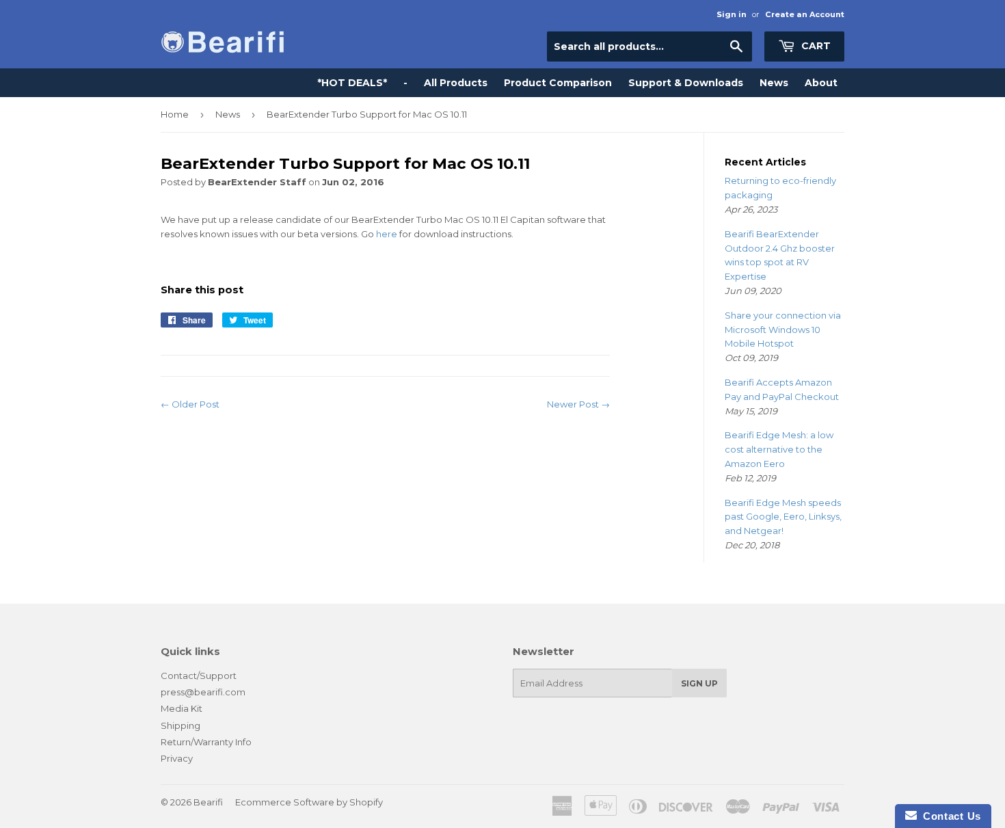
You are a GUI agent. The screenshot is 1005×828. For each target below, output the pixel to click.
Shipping (180, 725)
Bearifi (208, 802)
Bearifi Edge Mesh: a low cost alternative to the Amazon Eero (779, 449)
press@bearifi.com (203, 691)
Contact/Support (199, 675)
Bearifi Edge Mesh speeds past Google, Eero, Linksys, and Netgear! (783, 517)
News (774, 83)
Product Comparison (558, 83)
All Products (455, 83)
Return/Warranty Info (206, 741)
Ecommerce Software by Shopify (309, 802)
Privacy (177, 758)
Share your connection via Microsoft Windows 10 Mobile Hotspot (783, 329)
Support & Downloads (685, 83)
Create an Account (804, 14)
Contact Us (949, 816)
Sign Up (699, 683)
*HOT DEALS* (352, 83)
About (821, 83)
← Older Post (190, 404)
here (386, 233)
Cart (815, 46)
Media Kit (181, 708)
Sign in (731, 14)
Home (175, 114)
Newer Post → (578, 404)
